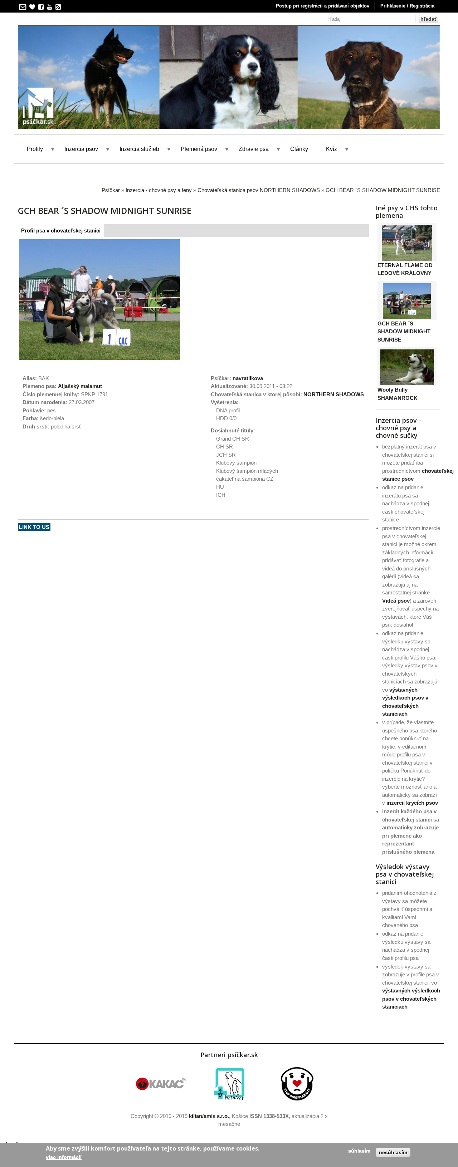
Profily (35, 149)
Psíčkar (111, 190)
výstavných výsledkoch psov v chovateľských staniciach (411, 998)
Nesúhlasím (393, 1152)
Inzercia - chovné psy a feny (159, 190)
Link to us (34, 527)
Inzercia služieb (139, 149)
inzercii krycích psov (412, 803)
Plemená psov (199, 149)
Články (299, 149)
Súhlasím (359, 1150)
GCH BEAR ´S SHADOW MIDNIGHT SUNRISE (383, 190)
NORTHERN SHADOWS (333, 394)
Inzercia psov (81, 149)
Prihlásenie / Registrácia (407, 6)
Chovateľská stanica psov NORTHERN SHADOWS (259, 190)
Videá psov (396, 601)
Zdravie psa (254, 149)
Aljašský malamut (80, 386)
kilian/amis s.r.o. (209, 1116)
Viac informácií (64, 1157)
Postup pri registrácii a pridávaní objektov (322, 6)
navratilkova (248, 378)
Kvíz (331, 149)
